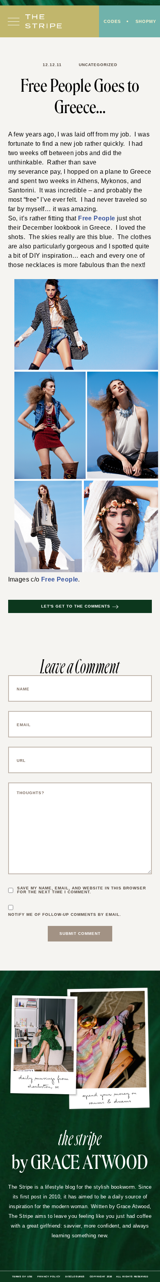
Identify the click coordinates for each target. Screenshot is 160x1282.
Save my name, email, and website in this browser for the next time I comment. (84, 891)
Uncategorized (96, 65)
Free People (95, 218)
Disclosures (73, 1277)
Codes (110, 22)
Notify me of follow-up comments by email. (67, 915)
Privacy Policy (46, 1277)
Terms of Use (18, 1277)
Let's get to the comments (75, 607)
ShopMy (145, 22)
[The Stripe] (43, 22)
